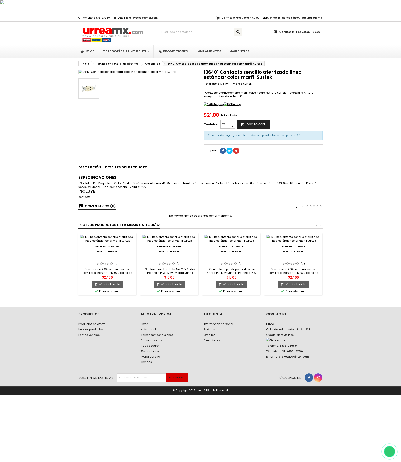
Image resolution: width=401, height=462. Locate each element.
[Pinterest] (236, 151)
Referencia (212, 84)
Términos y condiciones (157, 335)
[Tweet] (229, 151)
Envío (144, 324)
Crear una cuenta (310, 17)
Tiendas (146, 362)
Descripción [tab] (89, 167)
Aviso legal (148, 329)
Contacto (276, 314)
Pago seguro (150, 346)
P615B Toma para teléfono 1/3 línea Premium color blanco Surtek (293, 259)
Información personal (218, 324)
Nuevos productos (90, 329)
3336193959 (102, 17)
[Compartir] (223, 151)
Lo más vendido (89, 335)
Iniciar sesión (287, 17)
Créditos (209, 335)
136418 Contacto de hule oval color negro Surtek (169, 258)
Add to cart (252, 124)
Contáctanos (150, 351)
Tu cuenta (213, 314)
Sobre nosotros (151, 340)
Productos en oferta (91, 324)
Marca (237, 84)
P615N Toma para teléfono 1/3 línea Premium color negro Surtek (107, 259)
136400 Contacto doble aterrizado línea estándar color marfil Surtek (231, 259)
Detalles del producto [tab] (126, 167)
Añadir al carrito (107, 284)
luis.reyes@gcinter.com (142, 17)
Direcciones (212, 340)
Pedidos (209, 329)
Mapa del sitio (150, 357)
